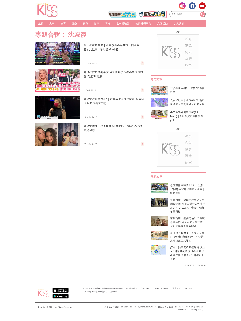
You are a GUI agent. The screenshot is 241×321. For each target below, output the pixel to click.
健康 (96, 23)
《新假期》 (133, 288)
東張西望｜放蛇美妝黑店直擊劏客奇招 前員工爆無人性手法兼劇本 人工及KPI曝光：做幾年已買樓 (187, 205)
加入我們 (179, 23)
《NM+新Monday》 (160, 288)
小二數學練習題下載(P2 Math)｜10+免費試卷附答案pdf (186, 116)
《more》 (188, 288)
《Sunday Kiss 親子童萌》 (94, 291)
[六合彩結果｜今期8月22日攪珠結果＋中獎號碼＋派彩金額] (159, 103)
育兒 (85, 23)
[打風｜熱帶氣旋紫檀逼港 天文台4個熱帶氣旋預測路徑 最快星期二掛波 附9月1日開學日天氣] (159, 250)
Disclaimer (181, 309)
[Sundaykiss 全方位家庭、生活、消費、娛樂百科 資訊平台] (60, 10)
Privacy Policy (197, 309)
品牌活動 (162, 23)
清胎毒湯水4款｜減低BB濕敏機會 (187, 90)
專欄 (107, 23)
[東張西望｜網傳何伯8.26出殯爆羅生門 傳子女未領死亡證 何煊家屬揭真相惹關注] (159, 221)
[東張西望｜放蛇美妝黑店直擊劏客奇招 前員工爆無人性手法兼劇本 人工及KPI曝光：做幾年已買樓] (159, 202)
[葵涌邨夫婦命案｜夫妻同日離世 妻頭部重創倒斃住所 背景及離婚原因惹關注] (159, 235)
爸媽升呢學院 (143, 23)
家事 (52, 23)
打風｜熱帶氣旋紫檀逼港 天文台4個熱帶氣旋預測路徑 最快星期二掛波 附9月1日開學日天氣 (187, 253)
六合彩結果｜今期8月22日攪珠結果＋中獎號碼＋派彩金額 (187, 102)
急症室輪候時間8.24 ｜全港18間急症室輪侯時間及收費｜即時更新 (187, 189)
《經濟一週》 (114, 291)
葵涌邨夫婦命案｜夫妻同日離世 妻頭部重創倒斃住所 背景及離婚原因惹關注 (187, 236)
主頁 (41, 23)
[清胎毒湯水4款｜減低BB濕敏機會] (159, 91)
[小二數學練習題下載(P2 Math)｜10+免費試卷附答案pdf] (159, 115)
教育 (63, 23)
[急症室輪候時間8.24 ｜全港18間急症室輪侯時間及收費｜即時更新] (159, 188)
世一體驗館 (123, 23)
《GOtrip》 (145, 288)
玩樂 (74, 23)
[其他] (142, 64)
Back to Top (194, 265)
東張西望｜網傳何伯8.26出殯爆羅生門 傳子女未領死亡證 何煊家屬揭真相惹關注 (187, 222)
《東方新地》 (176, 288)
